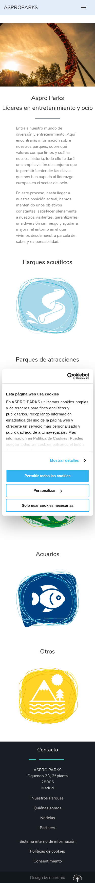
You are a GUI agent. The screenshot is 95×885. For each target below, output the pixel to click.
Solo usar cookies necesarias (47, 505)
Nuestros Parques (47, 798)
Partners (47, 828)
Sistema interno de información (47, 841)
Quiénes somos (48, 808)
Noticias (47, 818)
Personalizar (44, 490)
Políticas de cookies (47, 851)
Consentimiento (47, 861)
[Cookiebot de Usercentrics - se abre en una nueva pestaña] (67, 376)
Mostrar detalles (64, 460)
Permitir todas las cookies (47, 475)
